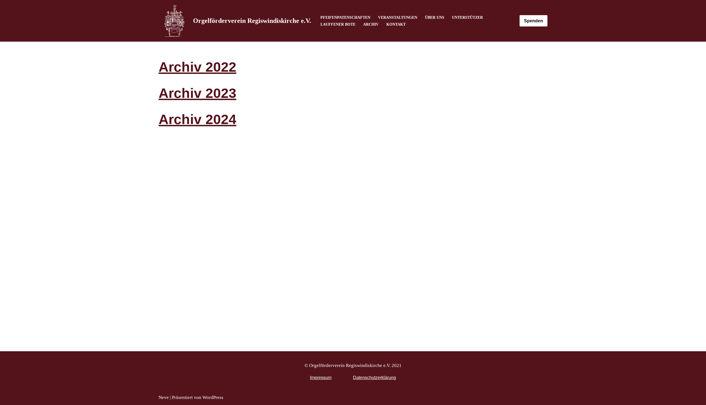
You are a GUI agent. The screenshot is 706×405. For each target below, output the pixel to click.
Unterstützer (467, 17)
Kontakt (396, 24)
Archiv (371, 24)
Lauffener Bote (337, 24)
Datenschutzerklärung (374, 377)
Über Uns (434, 17)
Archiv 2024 (197, 119)
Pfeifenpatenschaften (345, 17)
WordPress (212, 397)
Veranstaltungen (397, 17)
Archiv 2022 (197, 67)
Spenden (533, 20)
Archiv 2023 (197, 93)
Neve (164, 397)
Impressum (320, 377)
